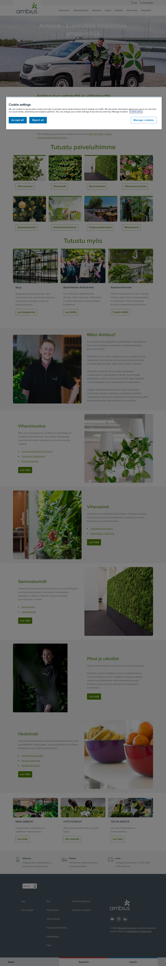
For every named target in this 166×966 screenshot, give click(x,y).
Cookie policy (136, 111)
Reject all (38, 120)
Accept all (17, 120)
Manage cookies (143, 120)
